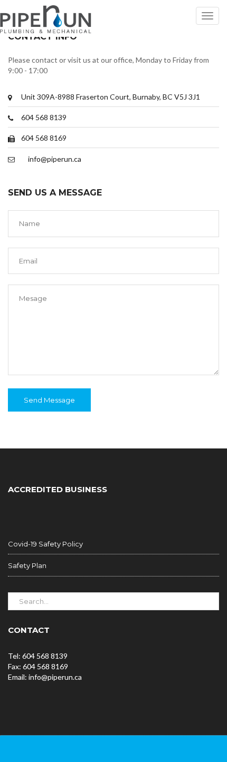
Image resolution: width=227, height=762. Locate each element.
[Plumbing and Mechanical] (45, 18)
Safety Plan (27, 565)
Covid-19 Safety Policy (45, 544)
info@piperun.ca (54, 158)
